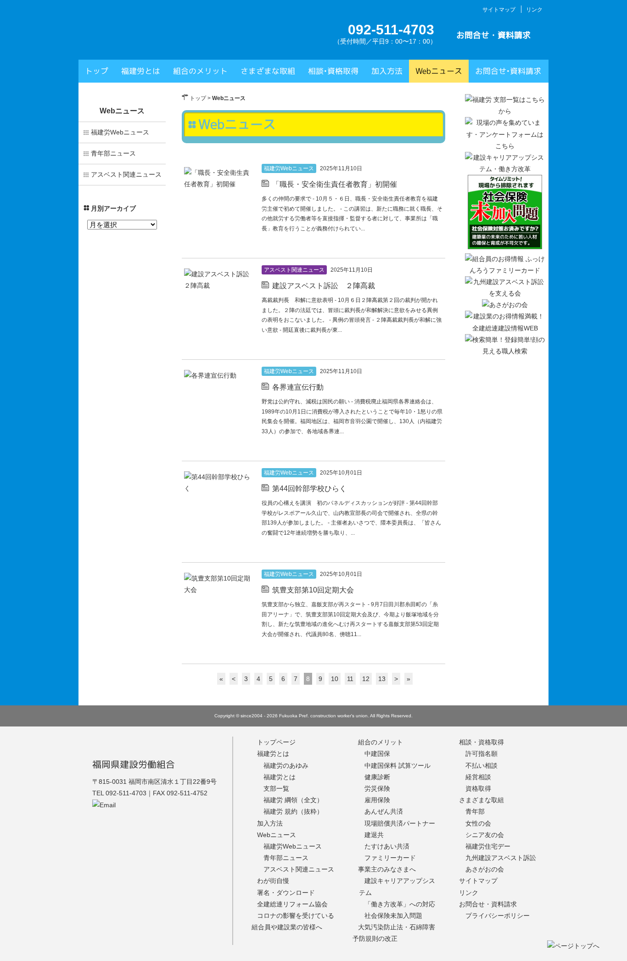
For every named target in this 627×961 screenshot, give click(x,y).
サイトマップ (498, 9)
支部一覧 (276, 788)
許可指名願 (481, 753)
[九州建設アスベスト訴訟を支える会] (505, 293)
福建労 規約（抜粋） (293, 811)
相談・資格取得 (481, 742)
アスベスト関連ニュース (294, 270)
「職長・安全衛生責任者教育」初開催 (334, 184)
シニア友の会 (484, 834)
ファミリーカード (390, 857)
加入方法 (387, 71)
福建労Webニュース (289, 168)
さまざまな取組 (268, 71)
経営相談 (478, 777)
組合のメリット (200, 71)
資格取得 (478, 788)
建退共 (374, 834)
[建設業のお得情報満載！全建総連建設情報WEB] (505, 328)
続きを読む (425, 246)
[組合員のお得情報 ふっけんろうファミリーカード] (505, 270)
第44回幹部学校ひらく (309, 488)
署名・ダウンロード (286, 892)
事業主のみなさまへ (387, 869)
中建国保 (377, 753)
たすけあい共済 (386, 846)
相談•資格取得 (333, 71)
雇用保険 (377, 800)
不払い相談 (481, 765)
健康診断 (377, 777)
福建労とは (140, 71)
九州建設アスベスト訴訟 (500, 857)
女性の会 (478, 823)
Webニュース (438, 71)
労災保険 (377, 788)
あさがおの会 (484, 869)
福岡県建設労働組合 (133, 764)
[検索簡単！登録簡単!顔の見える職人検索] (505, 351)
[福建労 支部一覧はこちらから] (505, 111)
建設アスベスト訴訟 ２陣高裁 (323, 286)
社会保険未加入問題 (393, 915)
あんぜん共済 (383, 811)
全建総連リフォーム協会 (292, 904)
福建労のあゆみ (285, 765)
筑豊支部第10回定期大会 (313, 590)
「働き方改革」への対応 (399, 904)
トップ (96, 71)
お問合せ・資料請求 (493, 35)
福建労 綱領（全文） (293, 800)
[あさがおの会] (505, 304)
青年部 (475, 811)
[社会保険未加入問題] (505, 247)
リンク (534, 9)
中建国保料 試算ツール (397, 765)
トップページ (276, 742)
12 (365, 678)
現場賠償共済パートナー (399, 823)
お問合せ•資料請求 (508, 71)
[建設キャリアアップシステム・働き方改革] (505, 169)
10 (334, 678)
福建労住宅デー (487, 846)
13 (382, 678)
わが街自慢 (273, 880)
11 (350, 678)
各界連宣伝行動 (298, 387)
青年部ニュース (113, 153)
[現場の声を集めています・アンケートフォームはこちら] (505, 146)
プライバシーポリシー (497, 915)
